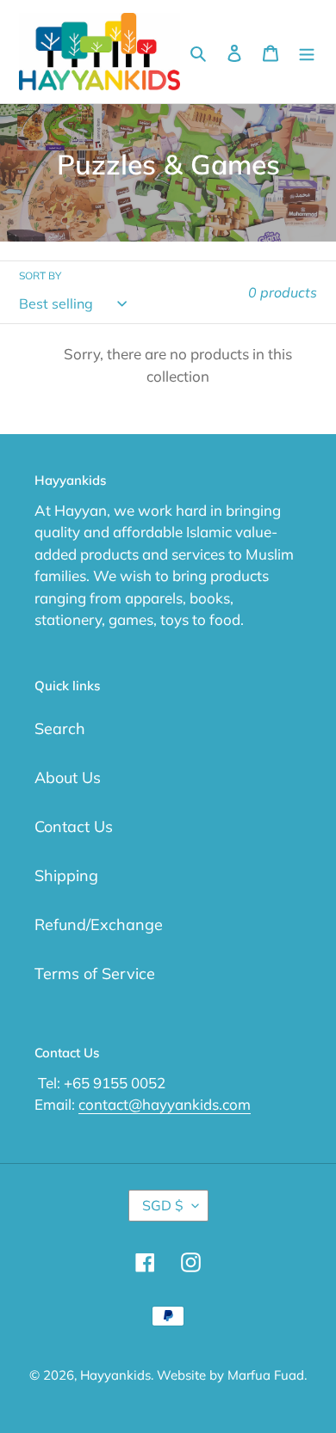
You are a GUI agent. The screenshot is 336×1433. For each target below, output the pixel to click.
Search (59, 728)
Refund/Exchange (98, 924)
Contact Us (73, 826)
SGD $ (163, 1205)
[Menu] (307, 52)
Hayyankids (115, 1375)
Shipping (66, 875)
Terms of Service (94, 973)
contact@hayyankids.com (164, 1104)
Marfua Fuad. (267, 1375)
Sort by (40, 275)
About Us (67, 777)
